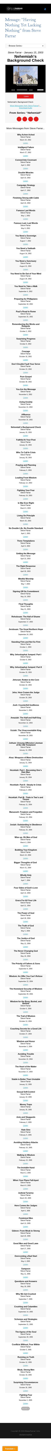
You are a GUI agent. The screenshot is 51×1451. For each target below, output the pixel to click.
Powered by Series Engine (25, 1415)
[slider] (40, 89)
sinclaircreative (25, 1435)
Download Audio (25, 108)
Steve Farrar (30, 1431)
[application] (25, 89)
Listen (26, 96)
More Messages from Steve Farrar (24, 106)
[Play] (9, 90)
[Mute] (35, 90)
